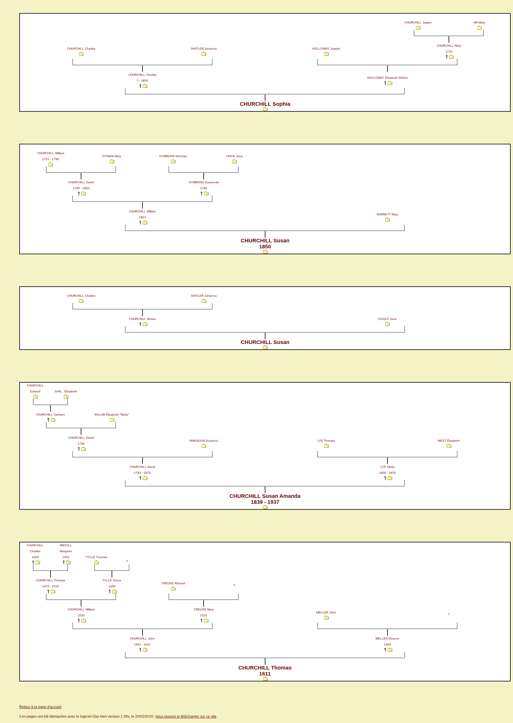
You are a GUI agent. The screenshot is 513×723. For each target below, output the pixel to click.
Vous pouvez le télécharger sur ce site (185, 716)
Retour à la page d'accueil (40, 707)
